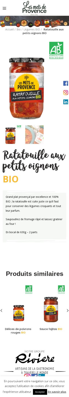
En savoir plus (57, 391)
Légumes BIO (32, 29)
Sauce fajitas (51, 329)
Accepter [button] (40, 391)
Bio (19, 29)
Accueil (9, 29)
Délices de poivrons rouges (18, 330)
